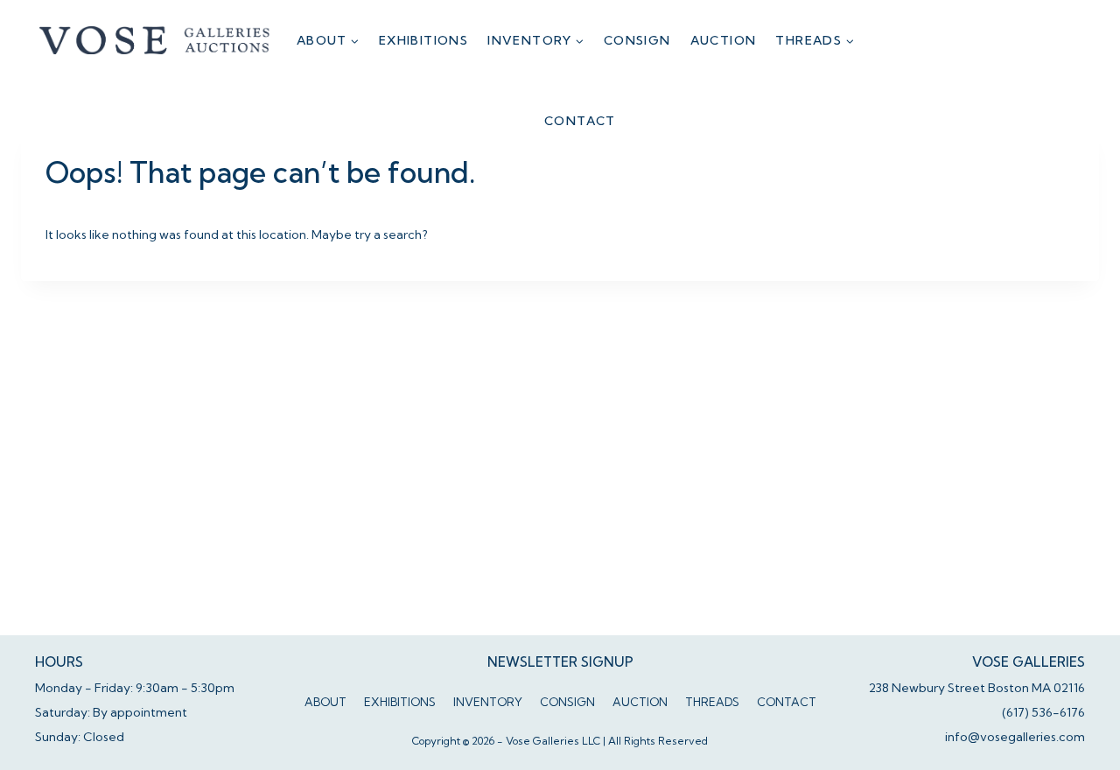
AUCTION (723, 40)
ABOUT (325, 702)
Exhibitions (423, 40)
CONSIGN (637, 40)
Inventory (487, 702)
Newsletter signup (560, 662)
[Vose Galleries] (155, 40)
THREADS (712, 702)
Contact (580, 121)
